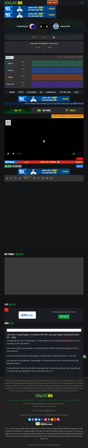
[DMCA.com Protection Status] (44, 423)
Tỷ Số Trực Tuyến (64, 92)
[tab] (17, 110)
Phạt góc (78, 57)
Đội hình (11, 92)
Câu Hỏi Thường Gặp (54, 400)
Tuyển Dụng (74, 400)
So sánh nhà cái (51, 92)
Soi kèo (76, 92)
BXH (41, 92)
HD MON (18, 166)
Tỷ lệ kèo (20, 92)
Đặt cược (63, 316)
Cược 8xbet (52, 2)
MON (9, 166)
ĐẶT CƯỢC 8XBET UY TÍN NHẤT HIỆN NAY (68, 116)
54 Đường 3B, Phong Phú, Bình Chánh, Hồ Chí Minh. (46, 404)
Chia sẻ (72, 110)
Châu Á (60, 57)
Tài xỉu (72, 57)
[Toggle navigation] (82, 2)
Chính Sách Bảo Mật (28, 400)
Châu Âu (66, 57)
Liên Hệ (65, 400)
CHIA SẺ (79, 166)
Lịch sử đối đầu (31, 92)
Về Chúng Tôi (13, 400)
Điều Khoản (41, 400)
